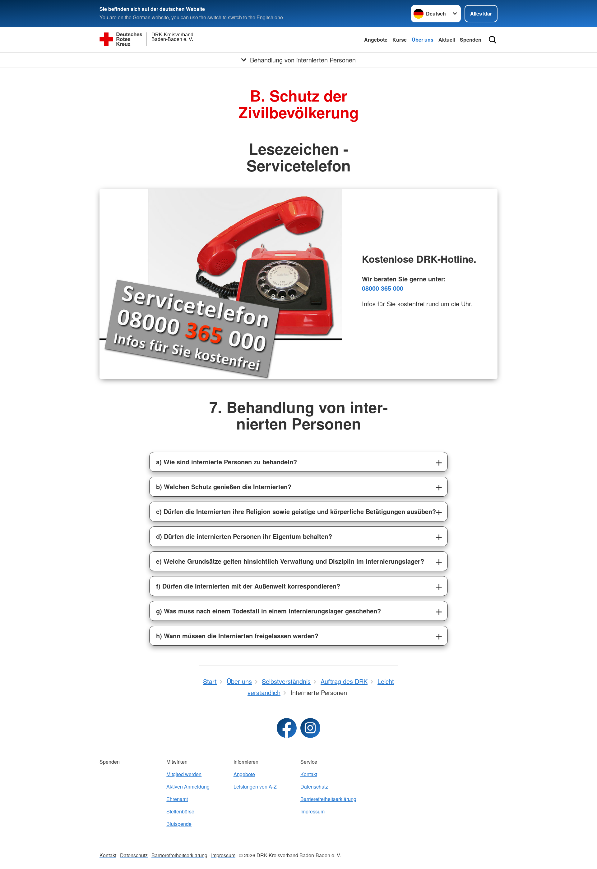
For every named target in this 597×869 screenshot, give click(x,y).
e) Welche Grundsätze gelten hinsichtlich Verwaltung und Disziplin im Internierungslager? (290, 561)
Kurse (399, 39)
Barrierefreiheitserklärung (328, 799)
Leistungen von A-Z (255, 786)
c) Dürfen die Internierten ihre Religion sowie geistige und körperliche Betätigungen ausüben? (296, 511)
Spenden (470, 39)
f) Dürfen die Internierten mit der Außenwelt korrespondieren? (248, 585)
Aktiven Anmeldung (188, 786)
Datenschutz (314, 786)
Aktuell (446, 39)
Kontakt (308, 774)
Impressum (312, 811)
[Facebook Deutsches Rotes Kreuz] (287, 728)
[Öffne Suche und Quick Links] (492, 40)
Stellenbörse (180, 811)
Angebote (375, 39)
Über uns (422, 39)
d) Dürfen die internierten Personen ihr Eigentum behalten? (244, 536)
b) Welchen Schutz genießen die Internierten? (223, 486)
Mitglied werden (183, 774)
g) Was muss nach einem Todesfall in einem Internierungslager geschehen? (268, 610)
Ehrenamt (177, 799)
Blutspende (179, 823)
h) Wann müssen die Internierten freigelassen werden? (237, 635)
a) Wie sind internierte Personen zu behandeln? (226, 461)
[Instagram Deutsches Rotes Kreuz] (310, 728)
